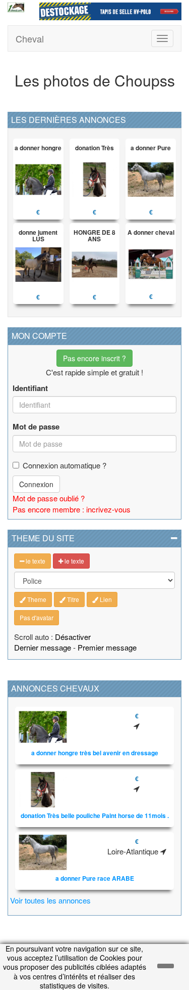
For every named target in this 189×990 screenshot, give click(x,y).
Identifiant (30, 388)
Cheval (30, 38)
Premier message (107, 647)
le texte (34, 560)
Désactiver (73, 636)
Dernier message (42, 647)
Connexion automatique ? (64, 465)
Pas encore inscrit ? (94, 358)
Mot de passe (36, 426)
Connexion (36, 484)
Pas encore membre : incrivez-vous (72, 509)
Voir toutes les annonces (50, 900)
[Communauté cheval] (16, 7)
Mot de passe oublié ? (49, 498)
